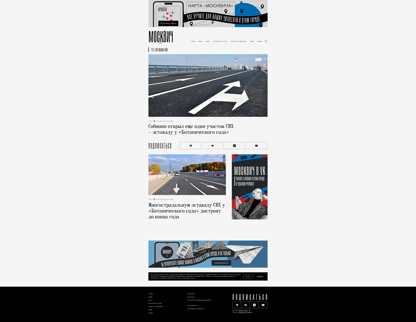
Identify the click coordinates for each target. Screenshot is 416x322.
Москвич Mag (243, 310)
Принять (248, 276)
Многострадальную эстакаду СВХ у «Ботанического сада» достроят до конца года (186, 211)
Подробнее (260, 276)
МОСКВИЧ (160, 36)
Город (150, 121)
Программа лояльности (195, 309)
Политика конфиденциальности (199, 300)
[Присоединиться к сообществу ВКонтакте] (213, 145)
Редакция (190, 294)
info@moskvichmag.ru (245, 312)
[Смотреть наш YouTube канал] (257, 145)
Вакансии (191, 297)
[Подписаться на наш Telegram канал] (190, 145)
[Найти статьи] (266, 41)
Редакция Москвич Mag (164, 121)
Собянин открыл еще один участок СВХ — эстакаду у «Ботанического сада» (191, 129)
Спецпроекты (192, 305)
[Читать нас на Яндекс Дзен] (234, 145)
